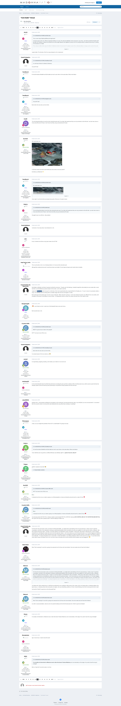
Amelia (46, 568)
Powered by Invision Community (60, 704)
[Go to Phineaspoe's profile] (26, 425)
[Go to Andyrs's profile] (26, 448)
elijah (25, 656)
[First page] (21, 27)
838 (26, 129)
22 (39, 27)
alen (25, 239)
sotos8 (25, 359)
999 (26, 43)
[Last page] (55, 27)
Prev (23, 27)
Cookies (66, 702)
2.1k (26, 314)
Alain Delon (25, 544)
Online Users (31, 9)
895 (26, 249)
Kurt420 (46, 35)
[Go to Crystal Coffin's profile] (26, 328)
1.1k (26, 555)
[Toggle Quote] (33, 35)
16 (26, 27)
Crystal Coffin (25, 323)
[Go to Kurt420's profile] (26, 143)
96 (26, 411)
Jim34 (25, 32)
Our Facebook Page (40, 9)
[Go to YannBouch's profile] (26, 76)
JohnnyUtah (28, 21)
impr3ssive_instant (25, 263)
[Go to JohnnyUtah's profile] (21, 22)
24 (44, 27)
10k (26, 576)
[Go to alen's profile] (26, 243)
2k (26, 274)
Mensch (25, 565)
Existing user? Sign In (90, 2)
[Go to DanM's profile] (26, 123)
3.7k (26, 625)
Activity (27, 6)
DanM (25, 119)
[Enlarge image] (47, 154)
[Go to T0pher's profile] (26, 469)
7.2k (26, 149)
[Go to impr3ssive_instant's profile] (26, 268)
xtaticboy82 (25, 381)
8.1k (26, 667)
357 (26, 475)
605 (26, 454)
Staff (26, 9)
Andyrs (26, 443)
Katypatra (47, 98)
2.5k (26, 432)
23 (42, 27)
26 (49, 27)
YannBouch (47, 60)
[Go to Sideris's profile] (26, 209)
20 (35, 27)
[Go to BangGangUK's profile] (26, 308)
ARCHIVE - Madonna (35, 22)
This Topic (95, 6)
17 (28, 27)
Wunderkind (25, 635)
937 (26, 392)
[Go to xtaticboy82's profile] (26, 386)
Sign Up (98, 2)
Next (52, 27)
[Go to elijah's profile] (26, 661)
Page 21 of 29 (60, 27)
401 (26, 215)
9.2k (26, 334)
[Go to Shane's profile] (26, 618)
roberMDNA (25, 400)
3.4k (26, 82)
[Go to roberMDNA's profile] (26, 404)
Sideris (26, 204)
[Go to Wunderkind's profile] (26, 640)
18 (30, 27)
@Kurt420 (39, 291)
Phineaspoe (25, 421)
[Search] (100, 7)
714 (26, 646)
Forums (21, 9)
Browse (21, 6)
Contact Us (60, 702)
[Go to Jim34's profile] (26, 37)
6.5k (26, 370)
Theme (55, 702)
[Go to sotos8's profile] (26, 363)
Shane (25, 614)
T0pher (25, 464)
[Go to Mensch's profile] (26, 570)
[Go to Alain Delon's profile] (26, 549)
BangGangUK (25, 303)
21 (37, 27)
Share (89, 22)
